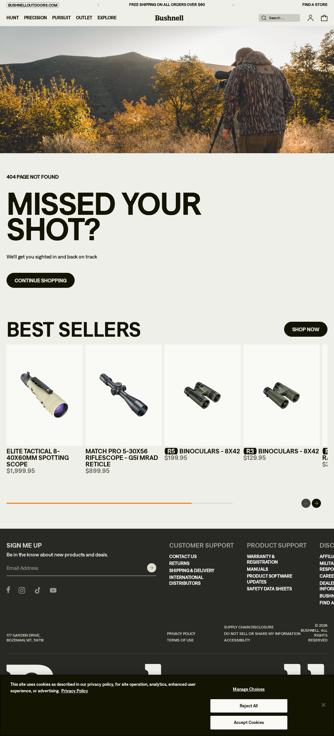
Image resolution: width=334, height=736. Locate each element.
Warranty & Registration (262, 559)
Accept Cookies (249, 722)
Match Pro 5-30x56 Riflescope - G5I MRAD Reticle (121, 457)
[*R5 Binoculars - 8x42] (202, 395)
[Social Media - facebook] (8, 589)
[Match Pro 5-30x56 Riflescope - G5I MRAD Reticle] (123, 395)
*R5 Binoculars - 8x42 (202, 451)
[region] (167, 705)
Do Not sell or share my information (262, 633)
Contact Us (183, 556)
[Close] (323, 705)
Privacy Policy (181, 633)
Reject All (249, 705)
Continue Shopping (41, 280)
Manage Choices (249, 689)
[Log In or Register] (310, 18)
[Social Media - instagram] (22, 589)
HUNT (13, 17)
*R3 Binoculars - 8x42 (281, 451)
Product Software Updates (269, 578)
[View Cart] (324, 18)
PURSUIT (61, 17)
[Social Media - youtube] (53, 589)
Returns (179, 563)
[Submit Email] (151, 567)
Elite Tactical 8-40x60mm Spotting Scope (38, 457)
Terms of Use (180, 640)
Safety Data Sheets (269, 588)
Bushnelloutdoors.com (32, 5)
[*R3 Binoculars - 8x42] (281, 395)
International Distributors (186, 580)
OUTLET (84, 17)
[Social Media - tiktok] (37, 589)
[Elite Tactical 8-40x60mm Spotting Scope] (45, 395)
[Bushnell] (169, 18)
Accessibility (237, 640)
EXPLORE (107, 17)
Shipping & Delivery (191, 570)
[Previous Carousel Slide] (306, 503)
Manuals (257, 569)
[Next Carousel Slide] (316, 503)
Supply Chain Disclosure (249, 627)
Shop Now (305, 329)
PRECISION (35, 17)
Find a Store (314, 4)
